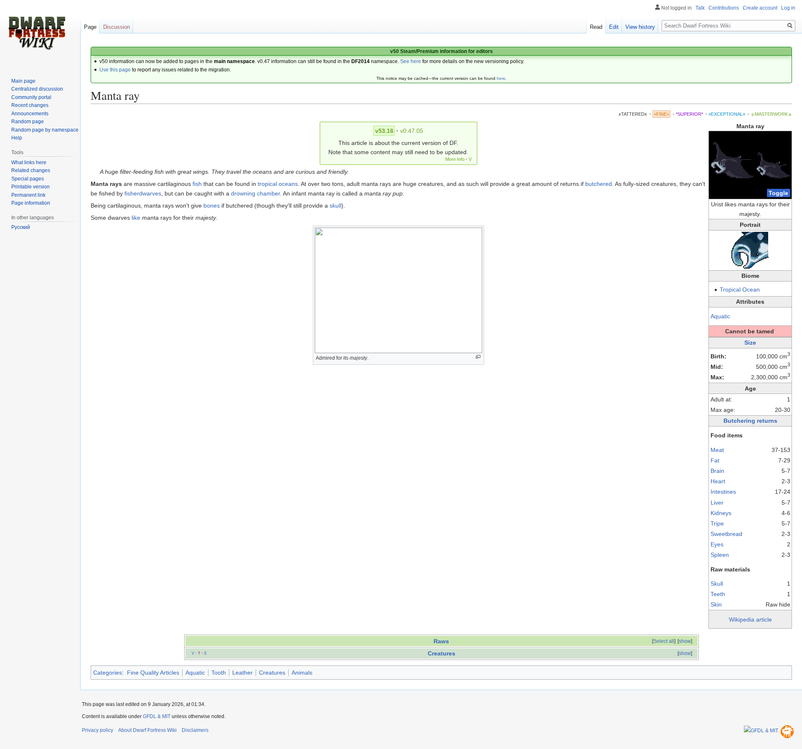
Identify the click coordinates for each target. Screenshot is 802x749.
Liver (717, 502)
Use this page (115, 69)
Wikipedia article (750, 619)
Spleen (720, 554)
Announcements (29, 114)
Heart (718, 481)
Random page (27, 121)
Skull (717, 583)
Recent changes (29, 105)
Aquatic (720, 316)
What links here (28, 162)
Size (750, 342)
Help (16, 138)
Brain (717, 470)
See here (410, 61)
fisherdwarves (142, 193)
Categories (107, 672)
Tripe (717, 523)
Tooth (218, 672)
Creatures (441, 653)
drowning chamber (255, 193)
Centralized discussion (37, 89)
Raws (441, 641)
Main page (23, 81)
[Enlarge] (478, 357)
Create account (760, 8)
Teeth (718, 594)
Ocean (751, 289)
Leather (242, 672)
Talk (700, 8)
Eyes (717, 544)
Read (596, 27)
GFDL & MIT (156, 716)
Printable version (30, 187)
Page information (30, 203)
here (501, 78)
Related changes (30, 170)
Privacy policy (97, 730)
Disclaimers (195, 730)
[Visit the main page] (36, 33)
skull (335, 205)
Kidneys (721, 513)
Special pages (27, 179)
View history (640, 27)
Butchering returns (750, 420)
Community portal (31, 97)
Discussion (116, 27)
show (685, 641)
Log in (788, 8)
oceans (288, 183)
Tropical (730, 289)
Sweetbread (726, 534)
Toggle (778, 193)
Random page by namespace (45, 130)
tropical (267, 183)
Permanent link (28, 195)
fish (197, 183)
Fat (715, 460)
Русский (20, 227)
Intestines (723, 491)
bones (211, 205)
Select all (663, 641)
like (136, 217)
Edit (614, 27)
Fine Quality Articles (153, 672)
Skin (716, 604)
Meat (717, 450)
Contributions (723, 8)
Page (90, 27)
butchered (598, 183)
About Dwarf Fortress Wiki (147, 730)
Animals (302, 672)
